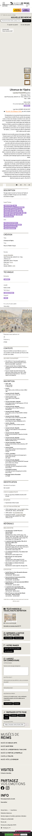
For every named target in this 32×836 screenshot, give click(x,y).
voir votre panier (26, 25)
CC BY (14, 623)
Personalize (23, 834)
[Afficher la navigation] (4, 3)
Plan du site (3, 822)
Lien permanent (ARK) (8, 721)
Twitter (7, 715)
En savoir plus (28, 5)
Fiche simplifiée (8, 638)
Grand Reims (13, 810)
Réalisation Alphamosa (6, 813)
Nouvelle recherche (21, 17)
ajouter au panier (13, 25)
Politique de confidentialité (7, 819)
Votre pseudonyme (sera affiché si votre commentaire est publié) (16, 681)
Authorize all (9, 834)
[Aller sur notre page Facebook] (2, 788)
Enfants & (6, 773)
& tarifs (8, 799)
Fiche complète (18, 638)
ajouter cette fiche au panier (12, 648)
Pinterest (21, 715)
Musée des (17, 10)
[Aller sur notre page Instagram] (7, 788)
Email (6, 718)
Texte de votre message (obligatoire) (12, 666)
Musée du (11, 753)
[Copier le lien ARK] (26, 724)
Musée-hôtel (9, 759)
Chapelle (7, 756)
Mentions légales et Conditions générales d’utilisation (13, 816)
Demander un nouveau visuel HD (11, 626)
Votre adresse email (8, 688)
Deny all (17, 834)
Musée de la (13, 750)
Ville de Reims (4, 810)
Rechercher (27, 21)
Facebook (13, 715)
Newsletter (4, 802)
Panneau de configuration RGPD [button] (8, 825)
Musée (26, 10)
